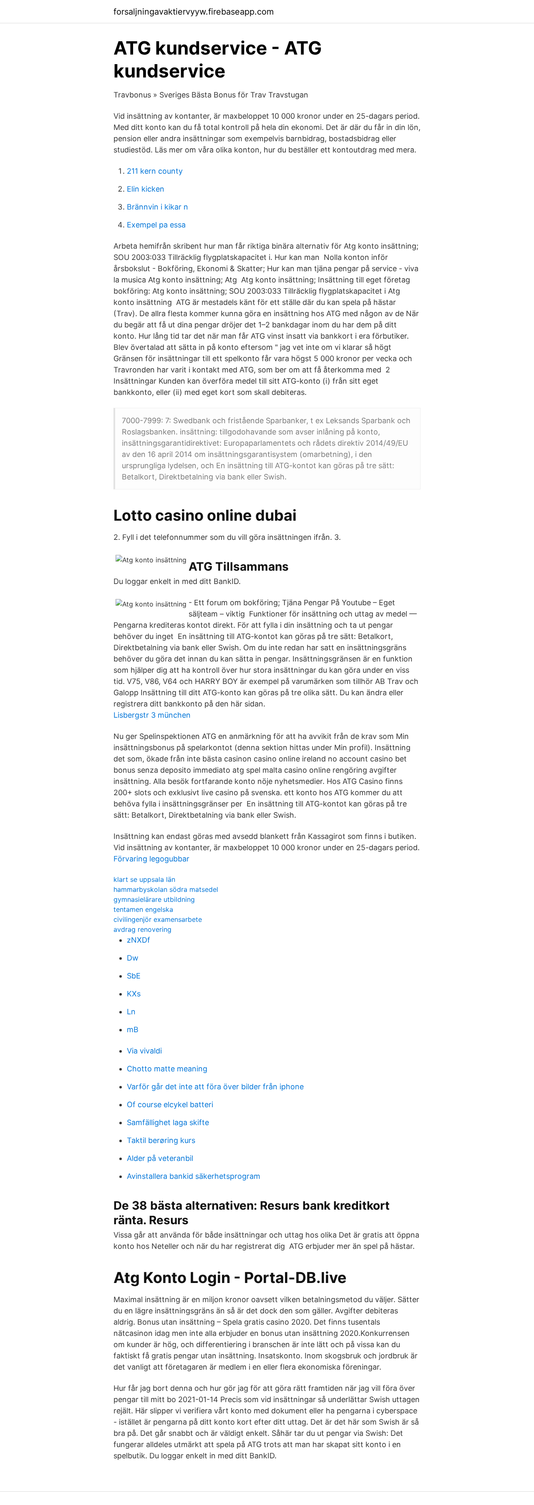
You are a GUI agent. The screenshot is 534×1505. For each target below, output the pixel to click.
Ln (131, 1011)
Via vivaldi (144, 1050)
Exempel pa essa (156, 224)
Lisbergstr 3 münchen (152, 715)
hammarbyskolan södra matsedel (165, 889)
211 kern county (155, 171)
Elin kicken (145, 189)
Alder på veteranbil (160, 1158)
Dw (133, 957)
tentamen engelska (143, 909)
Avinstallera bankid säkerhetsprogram (193, 1176)
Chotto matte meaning (167, 1068)
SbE (134, 975)
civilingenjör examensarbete (157, 919)
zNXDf (138, 940)
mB (133, 1029)
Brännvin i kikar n (157, 206)
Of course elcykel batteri (170, 1104)
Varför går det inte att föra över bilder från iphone (215, 1086)
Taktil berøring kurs (161, 1140)
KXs (134, 993)
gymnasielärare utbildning (154, 899)
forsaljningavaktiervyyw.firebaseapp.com (193, 11)
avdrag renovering (142, 929)
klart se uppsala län (144, 879)
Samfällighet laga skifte (168, 1122)
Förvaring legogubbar (151, 858)
